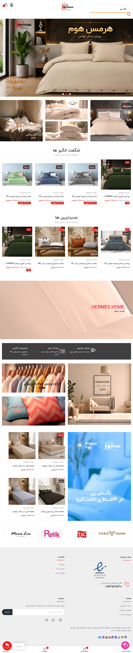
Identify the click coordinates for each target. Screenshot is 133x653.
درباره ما (61, 564)
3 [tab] (63, 94)
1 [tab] (70, 94)
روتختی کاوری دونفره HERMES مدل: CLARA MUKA (83, 196)
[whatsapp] (53, 620)
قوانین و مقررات (125, 610)
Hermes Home (25, 193)
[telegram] (46, 620)
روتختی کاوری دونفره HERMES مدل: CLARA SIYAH (116, 196)
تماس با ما (60, 568)
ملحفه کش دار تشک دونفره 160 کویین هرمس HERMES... (52, 466)
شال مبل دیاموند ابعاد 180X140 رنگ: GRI (83, 262)
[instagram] (60, 620)
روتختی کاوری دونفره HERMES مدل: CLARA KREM (17, 196)
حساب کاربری (126, 605)
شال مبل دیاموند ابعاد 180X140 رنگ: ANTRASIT (50, 262)
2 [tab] (66, 94)
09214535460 (113, 586)
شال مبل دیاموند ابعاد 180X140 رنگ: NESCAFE (116, 262)
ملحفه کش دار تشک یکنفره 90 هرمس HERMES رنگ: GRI (22, 511)
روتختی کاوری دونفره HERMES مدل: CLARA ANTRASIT (50, 196)
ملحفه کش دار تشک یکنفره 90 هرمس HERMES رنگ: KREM (22, 466)
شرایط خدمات (126, 614)
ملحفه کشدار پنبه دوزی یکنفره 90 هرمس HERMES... (52, 511)
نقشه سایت (60, 573)
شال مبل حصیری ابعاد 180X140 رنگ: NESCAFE (17, 262)
